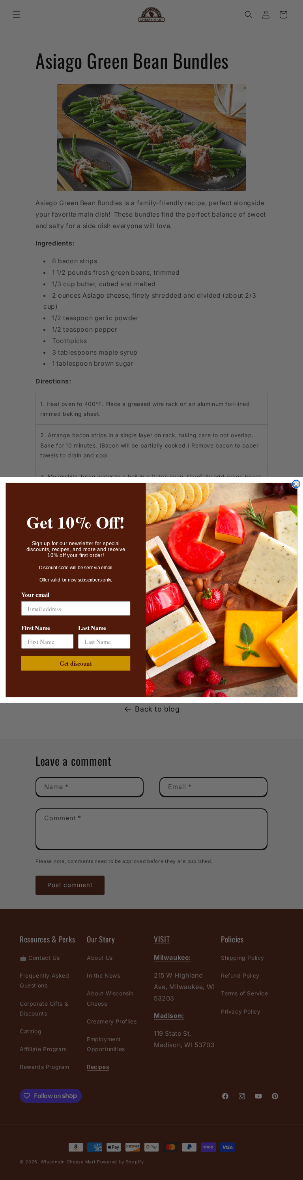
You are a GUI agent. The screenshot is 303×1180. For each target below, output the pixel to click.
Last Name (92, 627)
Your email (35, 594)
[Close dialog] (296, 484)
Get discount (76, 663)
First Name (35, 627)
